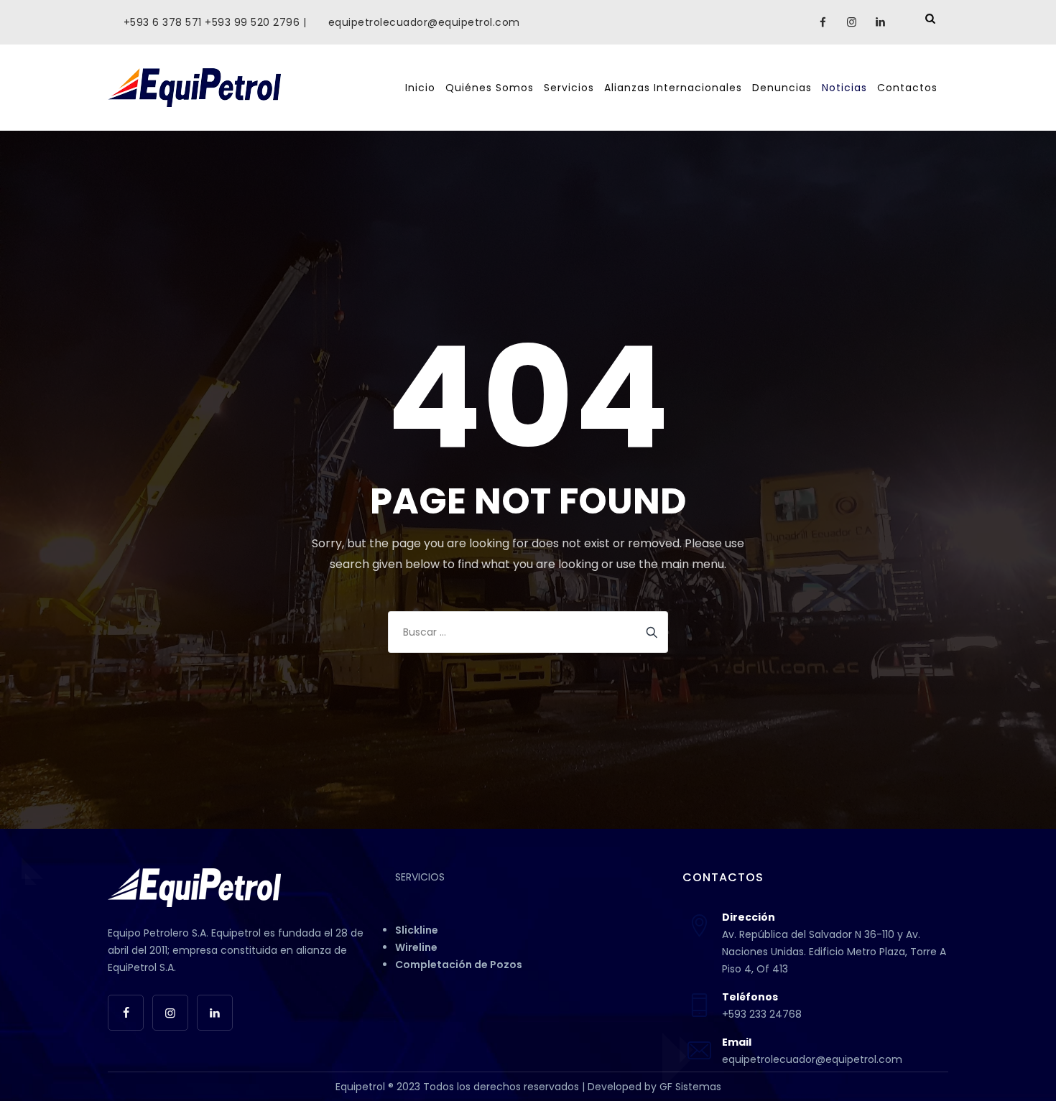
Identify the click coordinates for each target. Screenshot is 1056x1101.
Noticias (844, 87)
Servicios (569, 87)
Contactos (907, 87)
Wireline (416, 947)
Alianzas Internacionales (673, 87)
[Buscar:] (528, 632)
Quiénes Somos (489, 87)
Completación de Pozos (458, 964)
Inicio (420, 87)
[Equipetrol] (194, 88)
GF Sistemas (690, 1086)
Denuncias (782, 87)
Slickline (416, 930)
